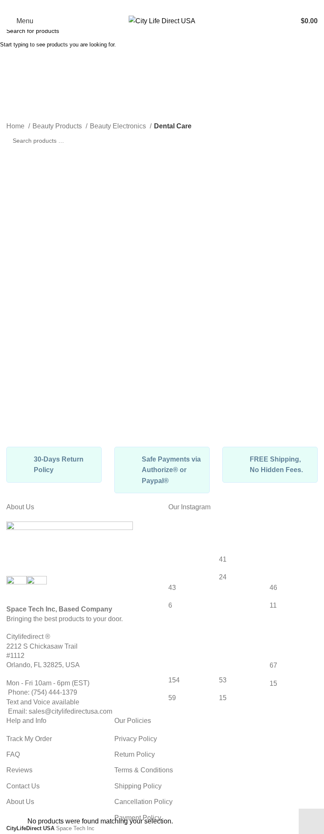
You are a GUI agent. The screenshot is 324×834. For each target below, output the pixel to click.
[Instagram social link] (167, 6)
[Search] (286, 21)
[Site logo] (162, 20)
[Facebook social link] (156, 6)
